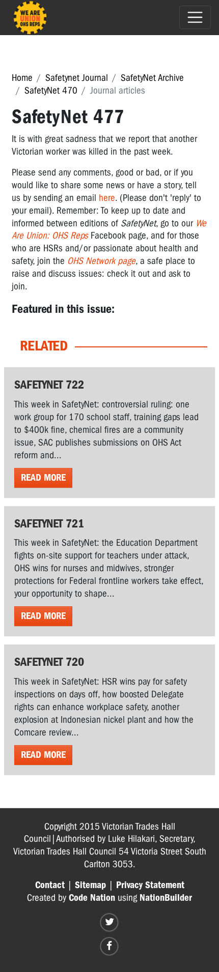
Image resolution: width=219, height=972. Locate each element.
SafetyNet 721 (49, 523)
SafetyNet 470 (50, 90)
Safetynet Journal (76, 77)
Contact (50, 885)
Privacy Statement (150, 885)
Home (22, 77)
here (107, 197)
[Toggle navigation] (195, 17)
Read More (43, 477)
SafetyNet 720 (49, 662)
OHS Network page (101, 261)
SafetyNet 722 (49, 384)
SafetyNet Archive (152, 77)
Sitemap (90, 885)
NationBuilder (166, 897)
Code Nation (92, 897)
